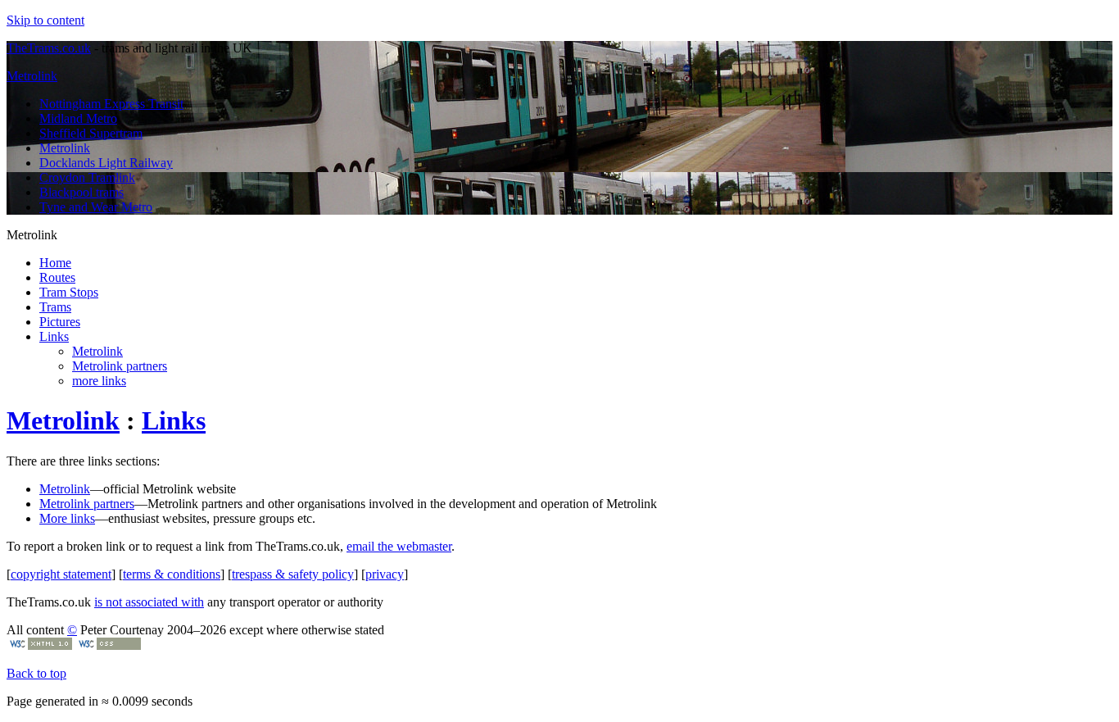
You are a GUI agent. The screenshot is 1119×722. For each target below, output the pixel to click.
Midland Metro (78, 118)
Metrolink (32, 76)
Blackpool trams (81, 192)
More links (67, 518)
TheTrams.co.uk (49, 48)
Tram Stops (68, 292)
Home (55, 263)
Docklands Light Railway (106, 163)
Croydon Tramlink (87, 177)
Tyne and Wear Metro (95, 207)
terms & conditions (171, 574)
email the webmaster (399, 546)
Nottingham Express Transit (111, 104)
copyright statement (61, 574)
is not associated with (149, 602)
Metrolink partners (119, 366)
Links (54, 336)
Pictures (59, 322)
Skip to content (45, 20)
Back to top (36, 673)
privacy (384, 574)
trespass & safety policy (293, 574)
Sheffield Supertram (91, 133)
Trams (55, 307)
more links (99, 381)
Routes (57, 277)
